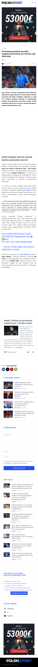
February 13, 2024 (10, 249)
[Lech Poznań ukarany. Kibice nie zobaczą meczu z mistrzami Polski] (8, 404)
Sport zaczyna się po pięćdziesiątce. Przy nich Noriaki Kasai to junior (22, 536)
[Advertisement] (19, 131)
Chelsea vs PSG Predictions (13, 585)
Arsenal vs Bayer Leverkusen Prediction (17, 588)
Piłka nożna (4, 48)
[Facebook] (3, 369)
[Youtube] (5, 616)
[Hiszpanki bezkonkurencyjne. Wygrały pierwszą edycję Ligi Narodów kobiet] (8, 414)
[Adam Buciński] (3, 64)
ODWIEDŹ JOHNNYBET (19, 593)
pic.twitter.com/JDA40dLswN (17, 242)
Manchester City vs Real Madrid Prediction (18, 590)
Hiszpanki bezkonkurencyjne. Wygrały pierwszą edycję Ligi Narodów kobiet (24, 413)
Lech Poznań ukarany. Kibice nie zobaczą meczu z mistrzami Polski (24, 403)
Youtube (10, 616)
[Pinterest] (11, 369)
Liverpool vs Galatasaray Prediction (16, 583)
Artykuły (14, 490)
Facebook (10, 609)
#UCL (6, 239)
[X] (7, 369)
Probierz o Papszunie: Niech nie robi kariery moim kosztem (24, 394)
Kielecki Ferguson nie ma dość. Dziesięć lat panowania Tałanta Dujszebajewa (22, 507)
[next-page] (7, 563)
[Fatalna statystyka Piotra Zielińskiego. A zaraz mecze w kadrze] (8, 385)
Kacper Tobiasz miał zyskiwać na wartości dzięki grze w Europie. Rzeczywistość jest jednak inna (22, 486)
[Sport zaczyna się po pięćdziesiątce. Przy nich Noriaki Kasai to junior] (7, 535)
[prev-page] (5, 563)
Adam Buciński (7, 63)
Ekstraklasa (18, 407)
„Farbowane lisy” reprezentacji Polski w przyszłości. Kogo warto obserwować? (22, 555)
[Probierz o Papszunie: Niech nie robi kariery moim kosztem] (8, 395)
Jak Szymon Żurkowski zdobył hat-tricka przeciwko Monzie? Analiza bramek (22, 546)
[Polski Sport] (12, 2)
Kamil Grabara (26, 190)
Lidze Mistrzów (25, 254)
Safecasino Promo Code (12, 581)
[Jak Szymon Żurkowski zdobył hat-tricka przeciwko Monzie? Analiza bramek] (7, 544)
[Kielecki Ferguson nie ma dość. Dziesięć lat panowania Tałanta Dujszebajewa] (7, 505)
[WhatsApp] (15, 369)
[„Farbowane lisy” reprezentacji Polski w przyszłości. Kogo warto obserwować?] (7, 553)
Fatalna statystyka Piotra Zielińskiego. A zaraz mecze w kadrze (24, 384)
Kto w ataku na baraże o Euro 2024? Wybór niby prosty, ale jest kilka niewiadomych (22, 527)
